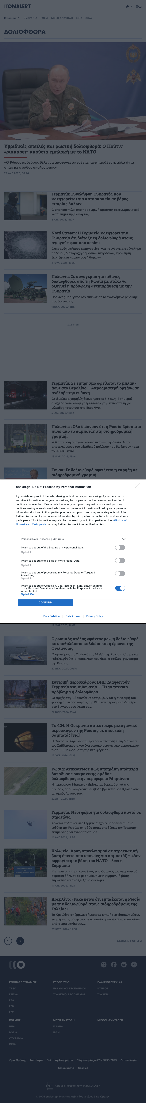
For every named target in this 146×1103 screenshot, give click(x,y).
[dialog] (73, 551)
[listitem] (73, 539)
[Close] (138, 487)
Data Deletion (51, 616)
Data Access (73, 616)
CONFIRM (46, 602)
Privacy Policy (94, 616)
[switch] (120, 547)
